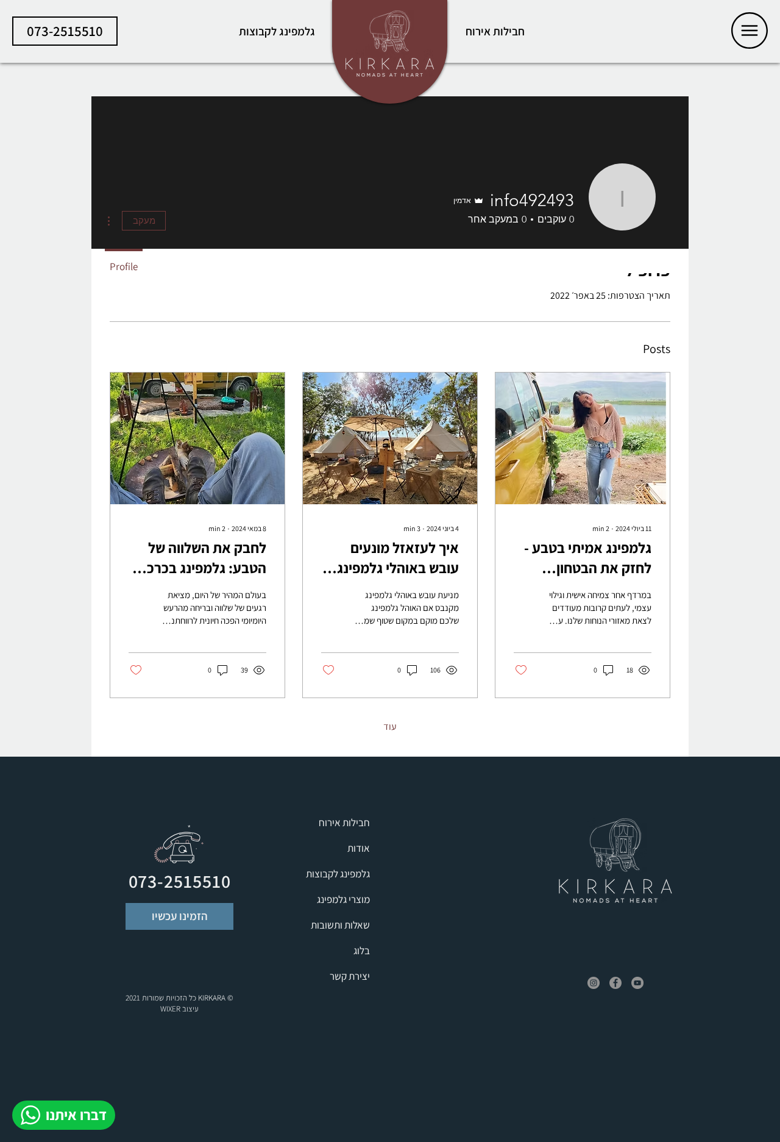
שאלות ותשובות (340, 925)
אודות (358, 848)
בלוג (361, 950)
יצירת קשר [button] (350, 976)
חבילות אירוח (344, 822)
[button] (749, 30)
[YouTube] (637, 983)
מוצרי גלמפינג (343, 899)
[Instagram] (593, 983)
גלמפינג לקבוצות (338, 873)
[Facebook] (615, 983)
